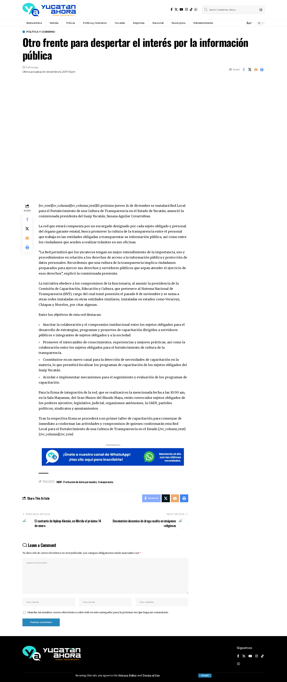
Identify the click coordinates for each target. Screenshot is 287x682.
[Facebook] (172, 9)
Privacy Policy (127, 675)
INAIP (59, 482)
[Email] (255, 69)
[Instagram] (186, 9)
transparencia (105, 482)
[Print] (262, 69)
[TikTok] (191, 9)
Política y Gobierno (40, 31)
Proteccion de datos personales (80, 482)
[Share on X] (249, 69)
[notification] (241, 23)
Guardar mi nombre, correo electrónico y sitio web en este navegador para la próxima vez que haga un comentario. (98, 612)
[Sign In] (234, 23)
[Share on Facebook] (243, 69)
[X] (176, 9)
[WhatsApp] (195, 9)
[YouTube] (181, 9)
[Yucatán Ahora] (49, 10)
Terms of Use (151, 675)
